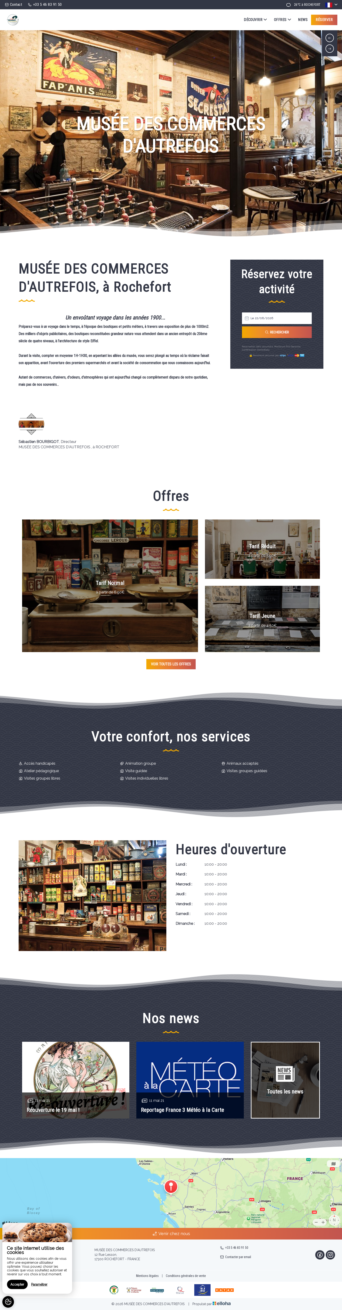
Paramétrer (39, 1284)
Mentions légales (147, 1276)
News (303, 19)
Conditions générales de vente (186, 1276)
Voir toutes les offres (171, 664)
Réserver (324, 19)
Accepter (17, 1284)
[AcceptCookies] (8, 1302)
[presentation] (329, 38)
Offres (280, 19)
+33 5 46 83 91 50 (236, 1248)
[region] (37, 1258)
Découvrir (253, 19)
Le (252, 318)
